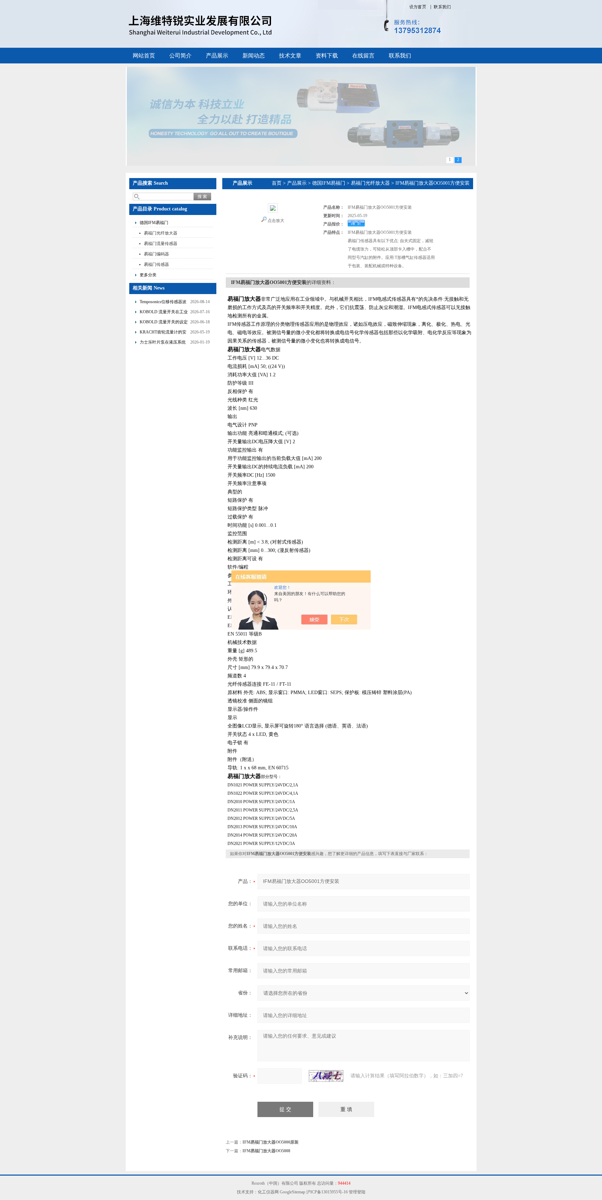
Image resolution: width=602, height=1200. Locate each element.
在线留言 (363, 56)
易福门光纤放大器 (160, 233)
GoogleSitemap (292, 1192)
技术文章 (290, 56)
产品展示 (217, 56)
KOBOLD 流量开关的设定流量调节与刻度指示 (164, 323)
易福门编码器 (156, 254)
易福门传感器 (156, 264)
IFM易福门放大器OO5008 (266, 1150)
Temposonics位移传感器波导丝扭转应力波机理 (163, 302)
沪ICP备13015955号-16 (327, 1192)
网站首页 (144, 56)
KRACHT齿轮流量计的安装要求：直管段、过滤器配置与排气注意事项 (163, 333)
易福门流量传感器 (160, 243)
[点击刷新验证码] (326, 1076)
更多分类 (148, 274)
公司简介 (180, 56)
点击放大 (276, 220)
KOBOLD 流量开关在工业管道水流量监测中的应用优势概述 (164, 312)
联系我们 (400, 56)
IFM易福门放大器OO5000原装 (270, 1142)
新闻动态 (253, 56)
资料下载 (327, 56)
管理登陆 (357, 1192)
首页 (276, 183)
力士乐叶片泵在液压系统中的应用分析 (163, 343)
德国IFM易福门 (154, 222)
